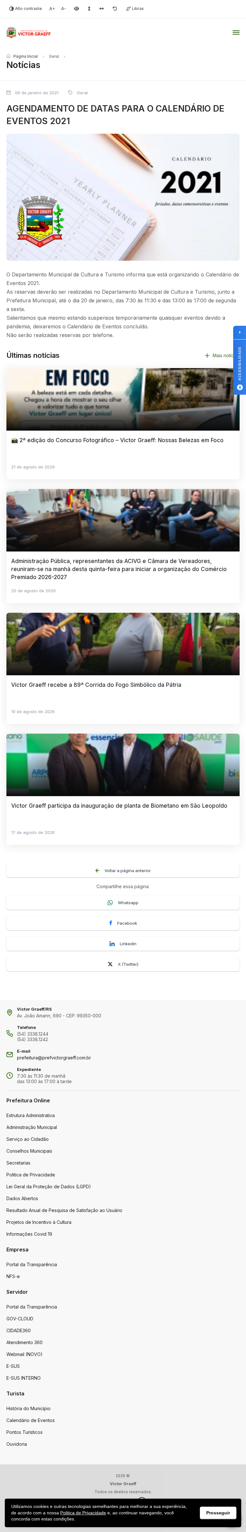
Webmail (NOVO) (24, 1354)
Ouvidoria (16, 1444)
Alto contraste (28, 8)
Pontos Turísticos (24, 1432)
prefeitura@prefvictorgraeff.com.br (54, 1057)
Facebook (127, 923)
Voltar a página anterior (127, 870)
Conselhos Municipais (29, 1151)
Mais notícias (226, 355)
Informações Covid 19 (29, 1234)
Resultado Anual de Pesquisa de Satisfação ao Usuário (64, 1210)
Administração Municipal (31, 1127)
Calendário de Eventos (30, 1420)
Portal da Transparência (31, 1264)
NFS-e (13, 1276)
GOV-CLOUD (19, 1318)
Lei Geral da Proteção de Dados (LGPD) (48, 1186)
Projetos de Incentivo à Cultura (38, 1222)
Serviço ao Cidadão (27, 1139)
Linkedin (128, 943)
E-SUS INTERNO (23, 1378)
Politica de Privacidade (30, 1174)
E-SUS (13, 1366)
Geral (54, 56)
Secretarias (18, 1163)
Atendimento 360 (24, 1342)
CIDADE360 (18, 1330)
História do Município (28, 1408)
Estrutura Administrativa (30, 1115)
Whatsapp (128, 902)
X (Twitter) (128, 964)
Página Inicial (25, 56)
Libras (138, 8)
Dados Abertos (22, 1198)
